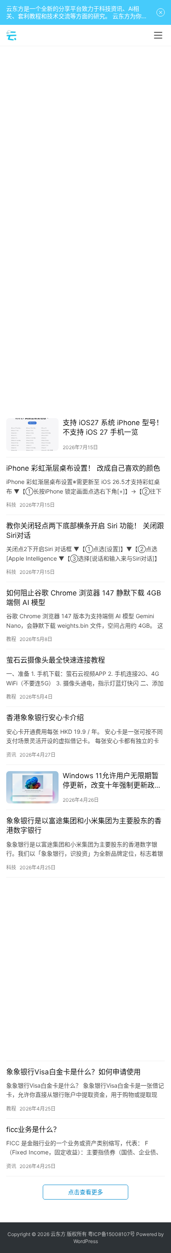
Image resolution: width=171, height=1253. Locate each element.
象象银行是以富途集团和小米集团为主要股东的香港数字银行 (83, 826)
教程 (11, 639)
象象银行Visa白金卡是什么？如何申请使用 (73, 1072)
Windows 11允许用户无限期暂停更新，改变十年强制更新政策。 (111, 781)
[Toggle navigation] (158, 35)
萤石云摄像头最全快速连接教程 (55, 660)
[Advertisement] (85, 139)
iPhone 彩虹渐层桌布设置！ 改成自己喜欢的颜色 (83, 468)
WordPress (85, 1241)
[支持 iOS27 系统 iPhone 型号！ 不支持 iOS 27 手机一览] (32, 434)
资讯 (11, 755)
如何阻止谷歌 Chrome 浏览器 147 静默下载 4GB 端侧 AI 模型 (83, 598)
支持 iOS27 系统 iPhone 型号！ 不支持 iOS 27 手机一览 (113, 427)
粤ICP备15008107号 (111, 1234)
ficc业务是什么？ (33, 1129)
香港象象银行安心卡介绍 (45, 718)
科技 (11, 505)
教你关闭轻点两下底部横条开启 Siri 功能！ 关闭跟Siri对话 (85, 530)
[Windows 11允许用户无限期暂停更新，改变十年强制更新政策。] (32, 787)
